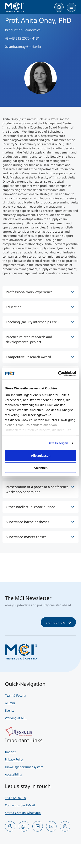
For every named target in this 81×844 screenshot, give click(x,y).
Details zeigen (58, 443)
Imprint (10, 752)
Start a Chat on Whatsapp (23, 813)
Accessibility (13, 774)
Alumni (10, 703)
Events (9, 710)
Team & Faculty (15, 695)
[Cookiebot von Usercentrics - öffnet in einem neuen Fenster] (58, 373)
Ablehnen (41, 467)
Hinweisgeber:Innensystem (24, 767)
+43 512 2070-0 (15, 798)
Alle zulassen (40, 455)
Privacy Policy (14, 759)
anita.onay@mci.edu (24, 46)
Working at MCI (16, 718)
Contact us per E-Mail (20, 805)
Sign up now (55, 622)
